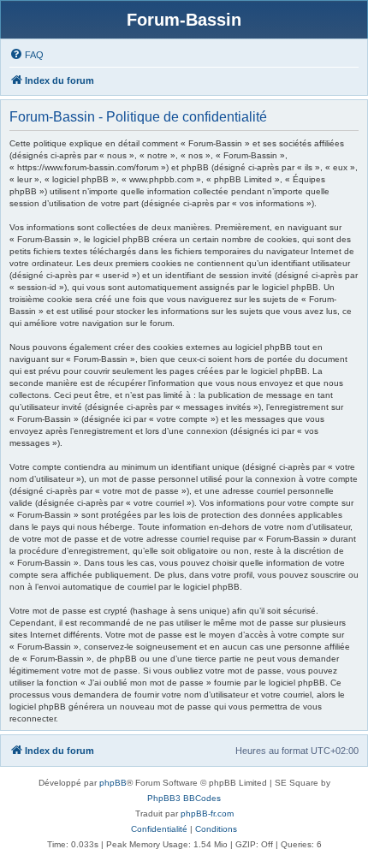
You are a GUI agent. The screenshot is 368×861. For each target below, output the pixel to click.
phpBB (113, 782)
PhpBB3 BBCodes (184, 798)
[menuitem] (26, 55)
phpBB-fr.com (207, 813)
